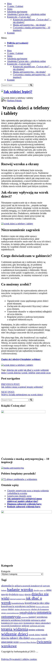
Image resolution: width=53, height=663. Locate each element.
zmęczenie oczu (43, 372)
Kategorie (5, 571)
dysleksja (14, 594)
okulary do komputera (40, 609)
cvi (45, 590)
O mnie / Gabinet (15, 6)
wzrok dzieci (34, 634)
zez (43, 638)
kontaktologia (17, 603)
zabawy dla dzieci (20, 638)
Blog (9, 3)
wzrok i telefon (28, 372)
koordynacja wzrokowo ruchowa (18, 606)
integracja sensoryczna (17, 599)
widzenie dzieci (14, 634)
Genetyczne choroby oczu (19, 496)
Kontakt (11, 33)
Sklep (9, 9)
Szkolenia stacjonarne (17, 11)
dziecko (28, 594)
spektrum (25, 625)
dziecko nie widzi (15, 370)
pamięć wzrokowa (38, 617)
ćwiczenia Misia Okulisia (27, 642)
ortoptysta (24, 617)
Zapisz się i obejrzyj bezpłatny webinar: (21, 359)
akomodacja (7, 585)
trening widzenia (36, 629)
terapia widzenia (14, 629)
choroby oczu (38, 590)
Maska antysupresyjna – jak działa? (29, 25)
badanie (3, 590)
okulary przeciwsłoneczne (10, 613)
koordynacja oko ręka (37, 602)
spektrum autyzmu (37, 626)
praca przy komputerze (24, 623)
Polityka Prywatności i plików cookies (19, 659)
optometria (44, 612)
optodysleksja (27, 612)
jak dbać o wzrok (32, 370)
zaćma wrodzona (36, 638)
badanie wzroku (20, 589)
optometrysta (11, 616)
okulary (11, 609)
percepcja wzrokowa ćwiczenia (15, 620)
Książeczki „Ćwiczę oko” (19, 17)
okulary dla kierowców (22, 609)
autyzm (46, 585)
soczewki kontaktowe (11, 625)
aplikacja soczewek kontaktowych (28, 586)
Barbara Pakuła (14, 100)
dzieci (21, 595)
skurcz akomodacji (43, 623)
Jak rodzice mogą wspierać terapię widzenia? (22, 385)
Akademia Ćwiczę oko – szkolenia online (26, 14)
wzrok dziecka (14, 372)
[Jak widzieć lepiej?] (16, 92)
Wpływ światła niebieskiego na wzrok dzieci (22, 393)
